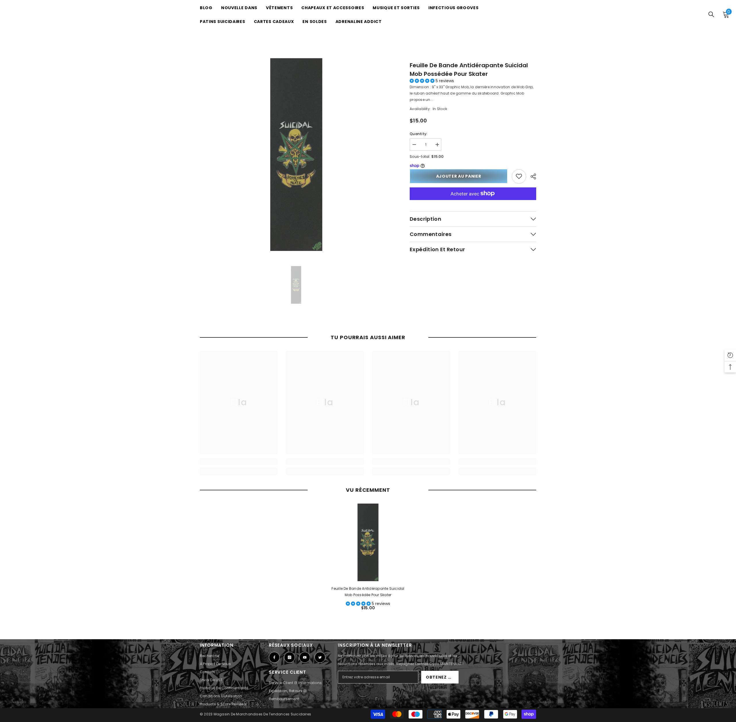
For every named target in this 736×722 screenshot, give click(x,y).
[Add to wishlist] (519, 176)
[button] (423, 81)
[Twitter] (320, 657)
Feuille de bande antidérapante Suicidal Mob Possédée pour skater (469, 69)
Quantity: (418, 133)
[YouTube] (304, 657)
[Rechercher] (711, 14)
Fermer (533, 52)
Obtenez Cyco (442, 677)
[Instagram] (289, 657)
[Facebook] (274, 657)
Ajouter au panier (458, 176)
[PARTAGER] (531, 176)
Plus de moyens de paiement (473, 203)
